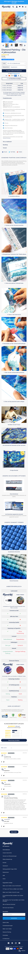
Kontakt (4, 862)
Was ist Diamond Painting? (9, 904)
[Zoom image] (14, 27)
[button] (4, 54)
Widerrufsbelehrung (7, 859)
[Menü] (25, 6)
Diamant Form (6, 67)
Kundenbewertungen (8, 925)
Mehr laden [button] (14, 832)
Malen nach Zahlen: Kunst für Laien (11, 892)
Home (4, 878)
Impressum (5, 865)
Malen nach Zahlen (7, 928)
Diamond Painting (6, 138)
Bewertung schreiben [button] (14, 740)
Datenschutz (6, 872)
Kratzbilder (5, 935)
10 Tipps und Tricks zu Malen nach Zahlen (13, 889)
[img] (7, 753)
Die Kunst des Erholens (8, 907)
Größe (4, 63)
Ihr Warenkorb (6, 938)
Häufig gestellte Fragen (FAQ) (10, 869)
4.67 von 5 (17, 726)
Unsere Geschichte (7, 852)
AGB (4, 875)
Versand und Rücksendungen (10, 856)
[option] (7, 45)
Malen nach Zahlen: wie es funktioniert (12, 885)
